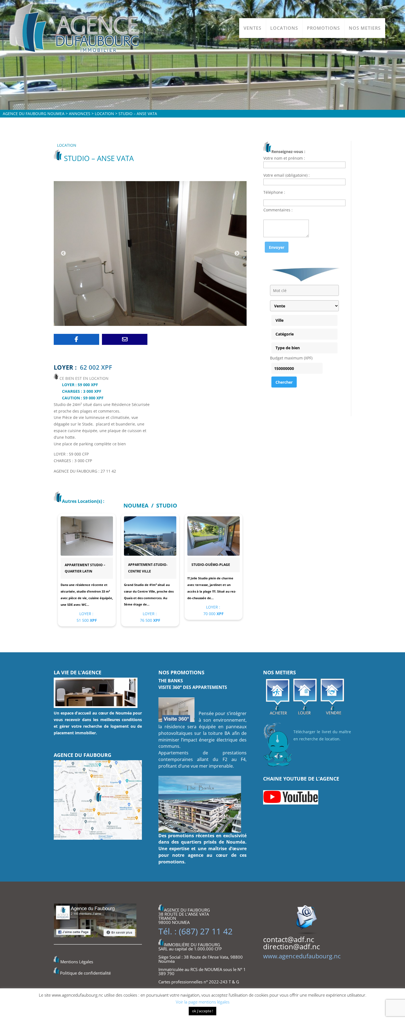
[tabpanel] (150, 253)
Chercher (284, 382)
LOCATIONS (284, 28)
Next (237, 253)
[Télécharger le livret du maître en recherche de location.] (278, 767)
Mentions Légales (76, 961)
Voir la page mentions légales (202, 1002)
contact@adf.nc (288, 939)
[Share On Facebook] (76, 339)
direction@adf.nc (291, 946)
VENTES (252, 28)
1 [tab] (139, 323)
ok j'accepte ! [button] (202, 1010)
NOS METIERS (365, 28)
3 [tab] (156, 323)
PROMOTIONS (323, 28)
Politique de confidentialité (85, 973)
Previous (63, 253)
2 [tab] (148, 323)
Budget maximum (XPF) (291, 358)
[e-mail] (124, 339)
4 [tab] (164, 323)
